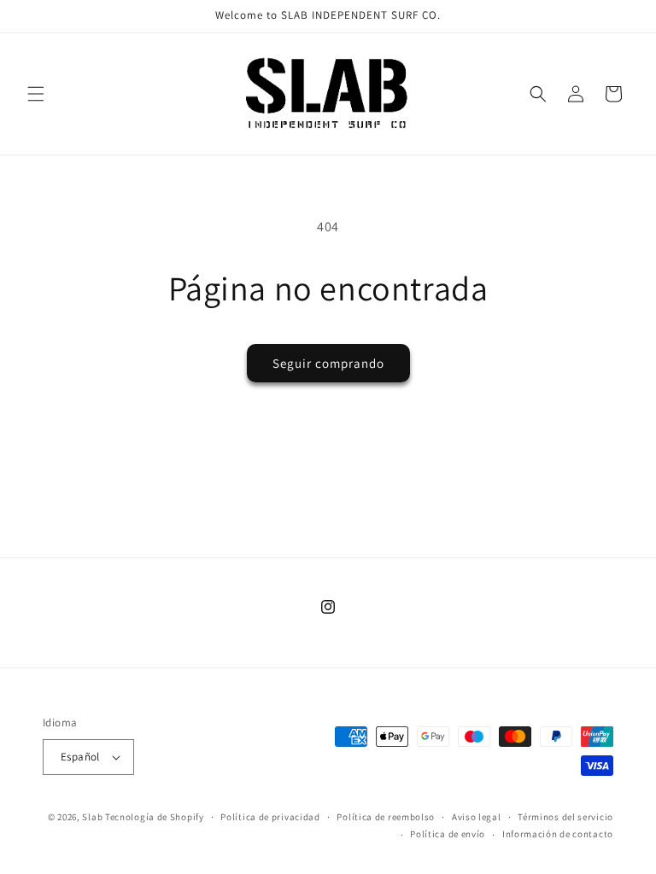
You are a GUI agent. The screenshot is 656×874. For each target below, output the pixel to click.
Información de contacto (557, 834)
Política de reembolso (386, 817)
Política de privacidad (269, 817)
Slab (93, 817)
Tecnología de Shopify (154, 817)
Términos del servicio (565, 817)
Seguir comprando (328, 363)
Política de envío (447, 834)
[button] (36, 94)
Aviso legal (476, 817)
